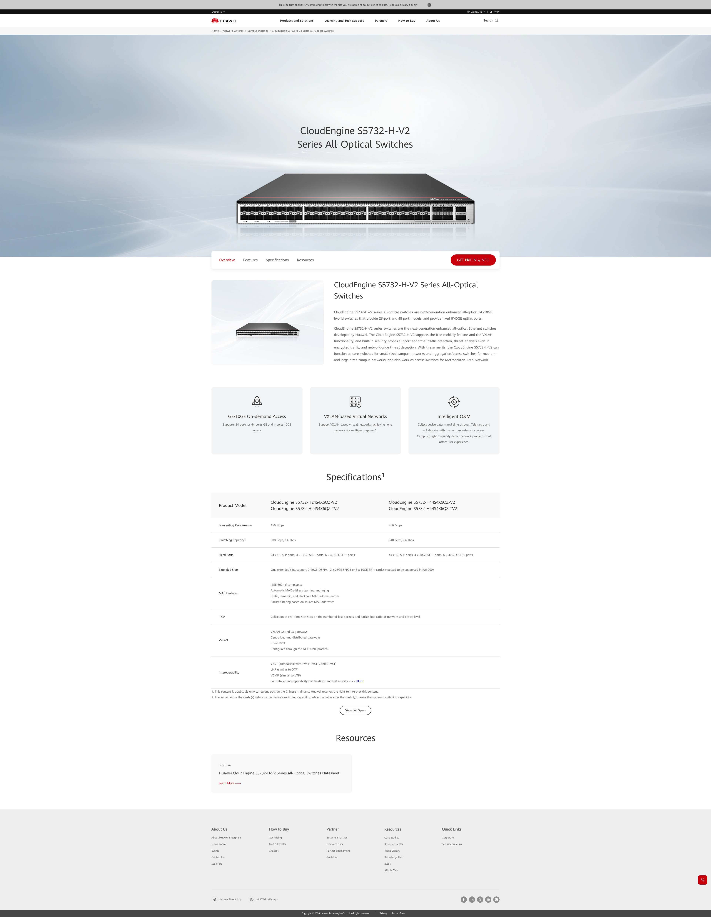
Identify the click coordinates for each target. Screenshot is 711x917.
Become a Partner (337, 837)
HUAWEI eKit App (230, 899)
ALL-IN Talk (391, 870)
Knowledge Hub (393, 857)
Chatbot (273, 850)
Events (215, 850)
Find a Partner (335, 844)
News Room (218, 844)
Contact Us (217, 857)
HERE (359, 681)
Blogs (387, 863)
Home (215, 30)
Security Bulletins (452, 844)
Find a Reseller (277, 844)
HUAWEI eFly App (267, 899)
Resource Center (393, 844)
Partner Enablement (338, 850)
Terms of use (398, 913)
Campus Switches (258, 30)
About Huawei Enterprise (226, 837)
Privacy (383, 913)
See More (216, 863)
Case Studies (391, 837)
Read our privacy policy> (403, 4)
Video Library (392, 850)
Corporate (448, 837)
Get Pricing (275, 837)
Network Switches (233, 30)
